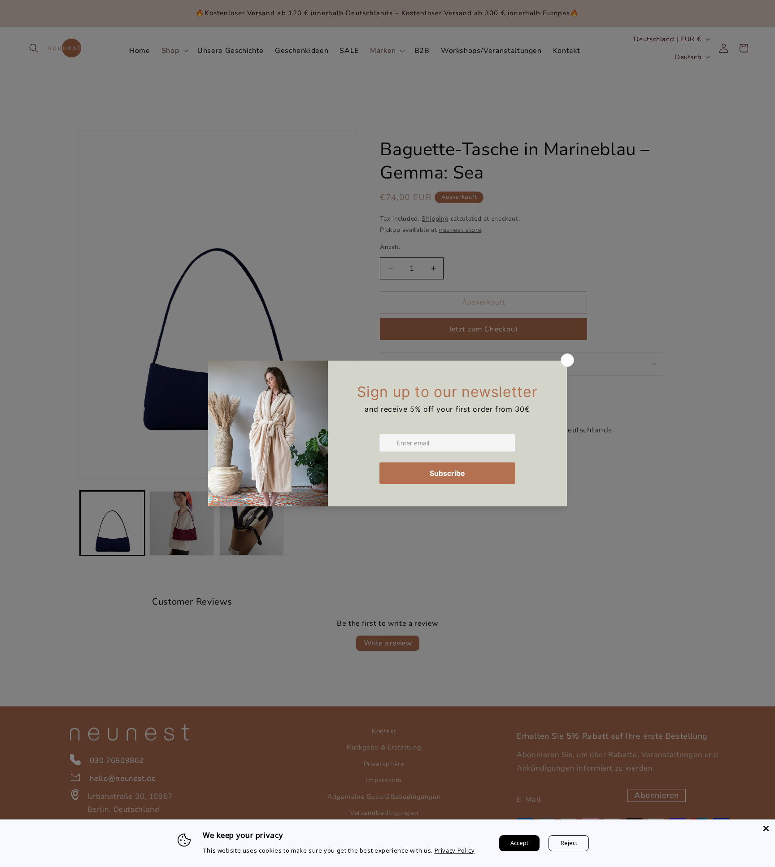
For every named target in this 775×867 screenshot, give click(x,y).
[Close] (766, 828)
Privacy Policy (455, 850)
